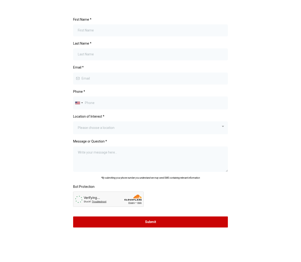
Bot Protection (84, 187)
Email (78, 67)
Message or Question (90, 141)
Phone (79, 91)
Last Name (82, 43)
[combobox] (78, 103)
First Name (82, 19)
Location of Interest (88, 116)
